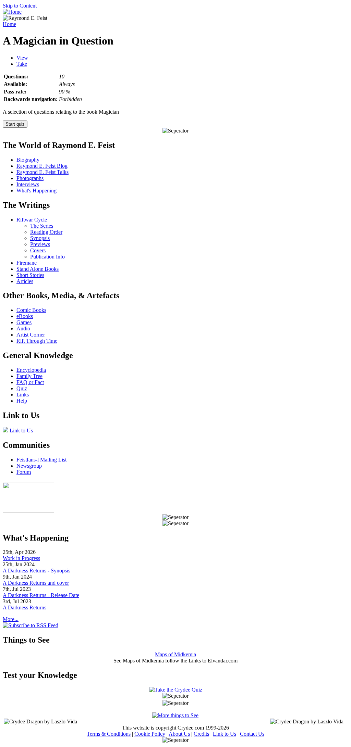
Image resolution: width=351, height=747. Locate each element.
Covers (38, 250)
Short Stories (30, 275)
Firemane (26, 263)
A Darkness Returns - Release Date (41, 595)
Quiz (21, 388)
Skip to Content (20, 6)
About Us (179, 734)
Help (21, 401)
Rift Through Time (36, 341)
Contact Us (252, 734)
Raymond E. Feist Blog (42, 166)
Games (24, 322)
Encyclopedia (31, 370)
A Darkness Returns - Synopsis (36, 570)
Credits (201, 734)
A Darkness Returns (24, 607)
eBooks (24, 316)
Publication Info (47, 256)
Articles (24, 281)
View (22, 58)
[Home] (12, 12)
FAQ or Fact (30, 382)
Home (9, 24)
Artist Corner (30, 335)
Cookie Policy (149, 734)
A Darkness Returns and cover (36, 583)
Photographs (30, 178)
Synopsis (40, 238)
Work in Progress (21, 558)
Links (22, 394)
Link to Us (21, 430)
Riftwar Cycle (31, 220)
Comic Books (31, 310)
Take (21, 64)
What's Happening (36, 190)
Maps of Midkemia (175, 654)
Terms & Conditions (109, 734)
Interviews (27, 184)
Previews (40, 244)
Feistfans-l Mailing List (41, 460)
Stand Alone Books (37, 269)
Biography (27, 160)
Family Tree (29, 376)
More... (11, 619)
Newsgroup (29, 466)
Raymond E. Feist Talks (42, 172)
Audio (23, 328)
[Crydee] (28, 511)
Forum (23, 472)
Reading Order (46, 232)
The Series (41, 226)
